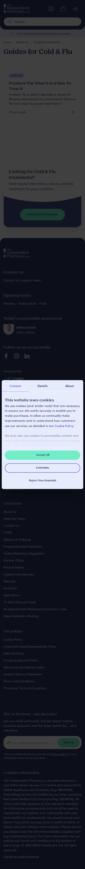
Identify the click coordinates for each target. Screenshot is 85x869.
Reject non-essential (42, 481)
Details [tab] (42, 386)
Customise (42, 468)
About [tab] (69, 386)
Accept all (42, 455)
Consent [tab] (15, 386)
